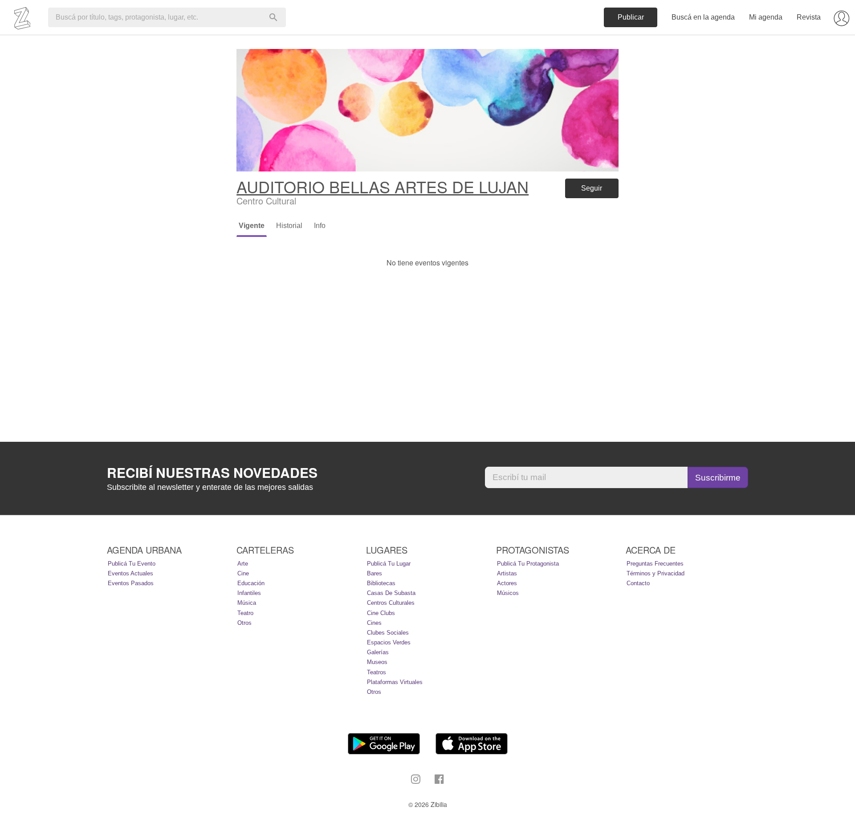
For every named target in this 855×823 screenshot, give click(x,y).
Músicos (508, 593)
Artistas (507, 573)
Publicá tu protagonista (528, 563)
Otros (244, 622)
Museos (377, 662)
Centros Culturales (391, 602)
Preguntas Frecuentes (655, 563)
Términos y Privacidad (655, 573)
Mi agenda (765, 17)
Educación (251, 583)
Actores (507, 583)
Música (246, 602)
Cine (243, 573)
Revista (809, 17)
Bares (374, 573)
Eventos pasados (131, 583)
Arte (242, 563)
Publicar (631, 17)
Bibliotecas (381, 583)
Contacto (638, 583)
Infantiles (249, 593)
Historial (289, 225)
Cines (374, 622)
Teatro (245, 613)
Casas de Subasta (391, 593)
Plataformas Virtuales (395, 682)
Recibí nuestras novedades (212, 472)
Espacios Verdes (389, 642)
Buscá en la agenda (703, 17)
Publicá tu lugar (389, 563)
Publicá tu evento (131, 563)
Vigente (252, 225)
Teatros (376, 672)
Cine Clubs (381, 613)
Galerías (378, 652)
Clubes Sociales (388, 632)
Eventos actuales (130, 573)
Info (320, 225)
